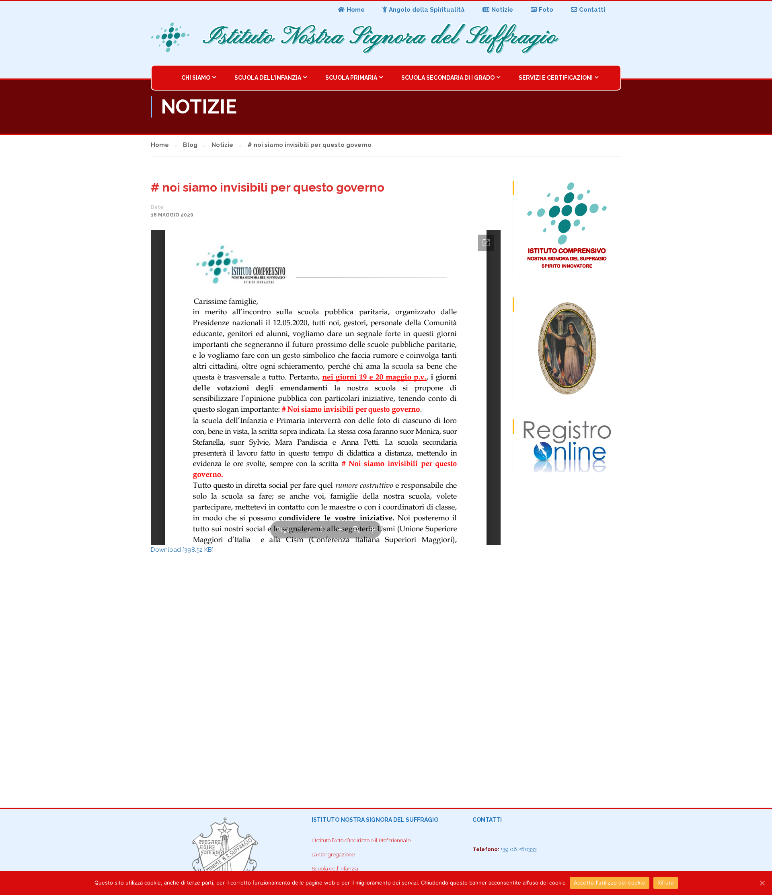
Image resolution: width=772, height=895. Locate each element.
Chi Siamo (195, 77)
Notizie (502, 9)
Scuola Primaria (351, 77)
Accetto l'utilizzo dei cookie (609, 882)
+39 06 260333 (519, 849)
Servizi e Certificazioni (556, 77)
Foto (546, 9)
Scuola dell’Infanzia (267, 77)
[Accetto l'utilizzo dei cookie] (762, 883)
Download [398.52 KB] (182, 549)
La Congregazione (333, 855)
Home (356, 9)
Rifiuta (665, 882)
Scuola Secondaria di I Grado (448, 77)
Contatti (592, 9)
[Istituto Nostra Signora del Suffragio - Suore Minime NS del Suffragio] (173, 37)
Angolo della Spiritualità (427, 9)
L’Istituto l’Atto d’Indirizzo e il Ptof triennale (361, 840)
